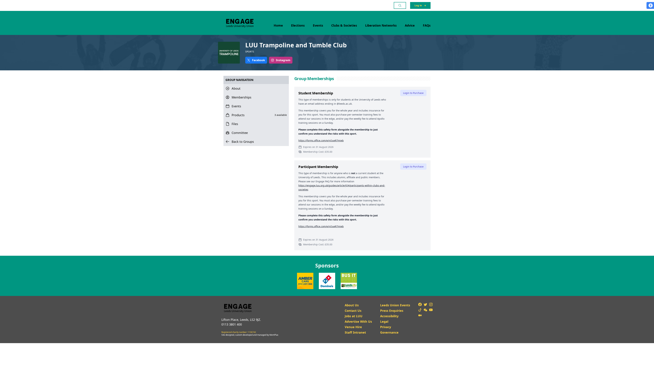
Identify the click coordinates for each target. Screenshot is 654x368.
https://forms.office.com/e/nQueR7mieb (321, 140)
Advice (410, 25)
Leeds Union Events (395, 305)
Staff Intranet (355, 332)
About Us (352, 305)
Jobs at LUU (353, 316)
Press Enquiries (391, 311)
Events (318, 25)
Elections (298, 25)
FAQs (427, 25)
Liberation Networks (381, 25)
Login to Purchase (413, 93)
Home (278, 25)
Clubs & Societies (344, 25)
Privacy (385, 327)
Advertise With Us (358, 321)
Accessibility (389, 316)
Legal (384, 321)
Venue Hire (353, 327)
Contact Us (353, 311)
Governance (389, 332)
